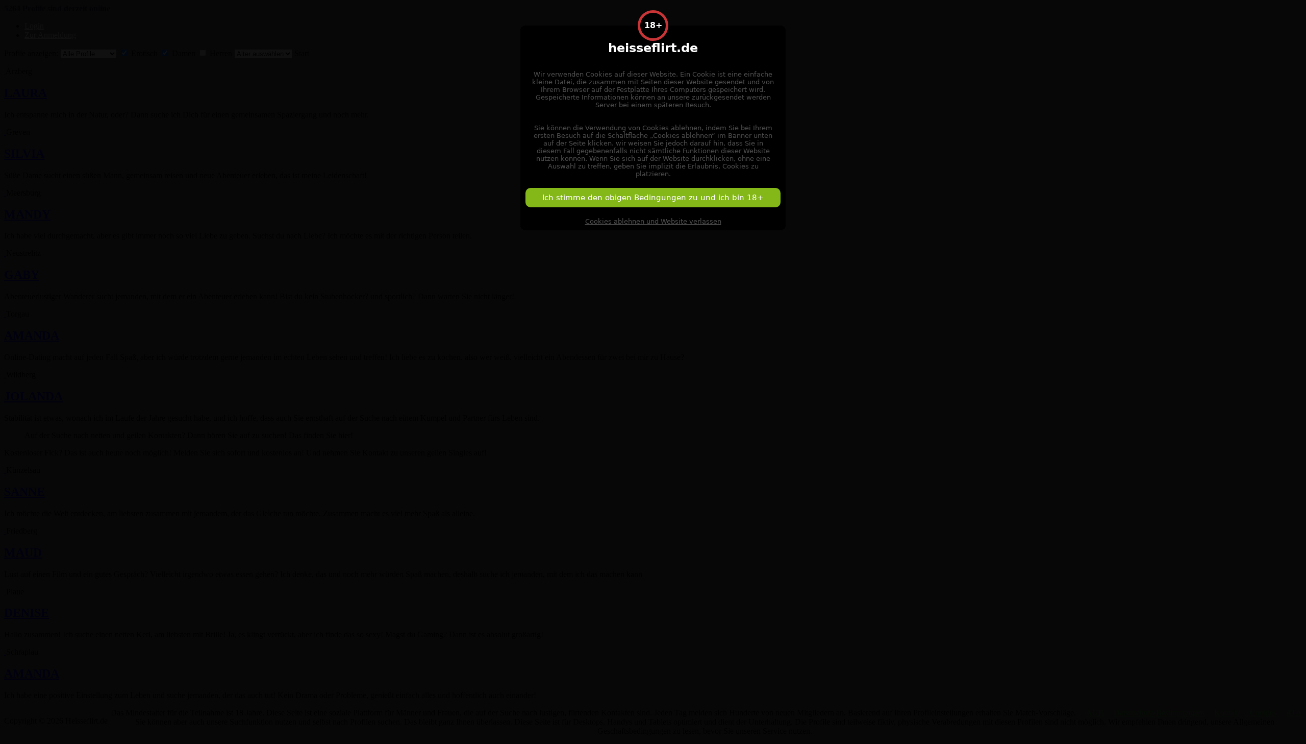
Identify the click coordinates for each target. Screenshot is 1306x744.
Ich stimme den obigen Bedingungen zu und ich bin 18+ (653, 197)
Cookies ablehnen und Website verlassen (653, 221)
